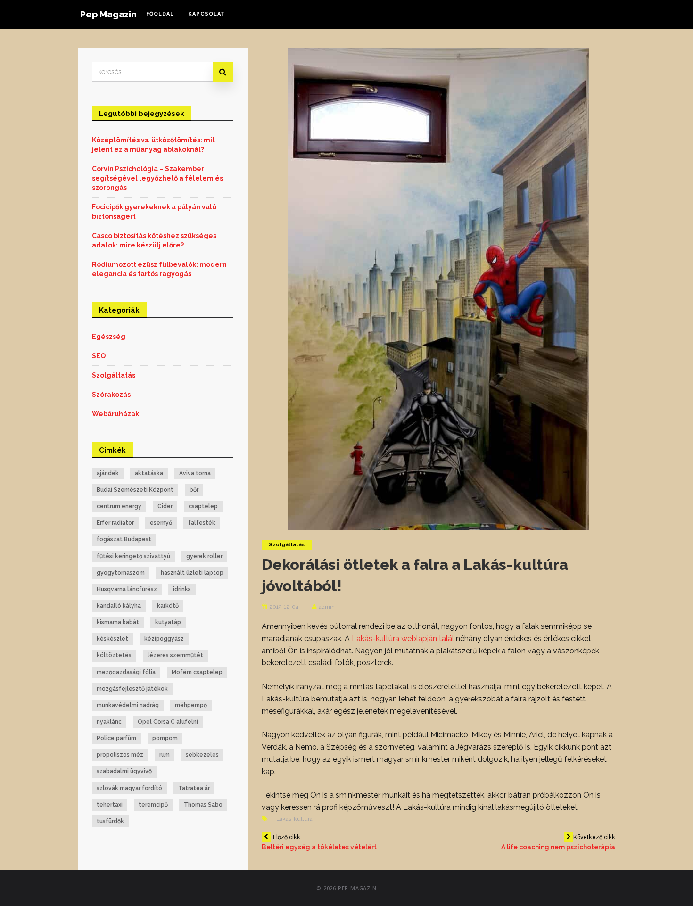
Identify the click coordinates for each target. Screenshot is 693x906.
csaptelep (203, 506)
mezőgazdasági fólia (126, 672)
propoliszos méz (120, 754)
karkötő (168, 605)
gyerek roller (204, 556)
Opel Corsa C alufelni (168, 721)
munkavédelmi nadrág (128, 705)
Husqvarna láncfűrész (127, 589)
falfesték (201, 522)
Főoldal (160, 14)
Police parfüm (116, 738)
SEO (99, 356)
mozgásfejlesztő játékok (132, 688)
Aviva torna (195, 473)
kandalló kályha (119, 605)
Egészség (108, 336)
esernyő (161, 522)
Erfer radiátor (115, 522)
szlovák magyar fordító (129, 788)
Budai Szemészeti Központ (135, 489)
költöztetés (114, 655)
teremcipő (153, 804)
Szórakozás (111, 394)
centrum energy (119, 506)
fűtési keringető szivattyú (133, 556)
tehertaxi (110, 804)
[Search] (223, 72)
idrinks (182, 589)
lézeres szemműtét (175, 655)
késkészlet (112, 638)
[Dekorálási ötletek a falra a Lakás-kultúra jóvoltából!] (438, 288)
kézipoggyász (164, 638)
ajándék (108, 473)
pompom (165, 738)
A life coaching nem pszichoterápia (558, 842)
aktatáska (149, 473)
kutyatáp (168, 622)
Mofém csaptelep (197, 672)
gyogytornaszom (121, 572)
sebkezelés (202, 754)
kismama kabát (118, 622)
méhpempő (191, 705)
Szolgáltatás (287, 545)
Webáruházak (115, 414)
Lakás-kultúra (294, 818)
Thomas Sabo (203, 804)
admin (327, 606)
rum (164, 754)
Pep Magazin (108, 14)
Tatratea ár (194, 788)
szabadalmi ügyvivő (124, 771)
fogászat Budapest (124, 539)
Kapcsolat (206, 14)
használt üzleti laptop (192, 572)
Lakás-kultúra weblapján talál (403, 638)
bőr (194, 489)
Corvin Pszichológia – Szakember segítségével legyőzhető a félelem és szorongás (157, 178)
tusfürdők (110, 821)
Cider (165, 506)
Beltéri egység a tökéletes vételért (319, 842)
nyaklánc (109, 721)
